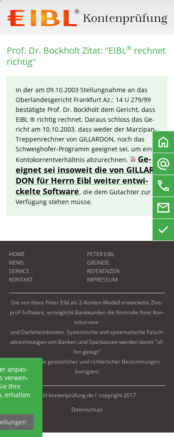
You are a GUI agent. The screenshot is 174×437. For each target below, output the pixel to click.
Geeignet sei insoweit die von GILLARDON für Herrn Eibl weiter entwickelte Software (86, 175)
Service (19, 271)
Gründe (98, 262)
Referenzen (103, 271)
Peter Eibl (101, 254)
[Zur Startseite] (87, 17)
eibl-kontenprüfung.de (65, 395)
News (16, 262)
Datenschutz (87, 409)
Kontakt (21, 279)
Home (17, 254)
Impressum (102, 279)
